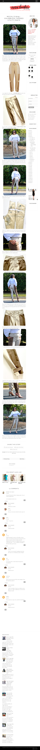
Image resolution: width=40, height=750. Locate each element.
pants (15, 453)
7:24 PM (7, 493)
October (31, 140)
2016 (30, 166)
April (31, 156)
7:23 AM (7, 519)
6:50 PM (7, 559)
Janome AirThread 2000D (11, 128)
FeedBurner (32, 61)
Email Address (33, 98)
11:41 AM (9, 526)
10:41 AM (9, 568)
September (32, 150)
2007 (30, 179)
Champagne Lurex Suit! (13, 483)
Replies (6, 501)
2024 (30, 132)
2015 (30, 168)
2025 (30, 130)
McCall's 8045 (16, 93)
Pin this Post (14, 449)
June (31, 153)
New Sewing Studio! (9, 734)
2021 (30, 134)
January (31, 160)
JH (6, 534)
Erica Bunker (12, 463)
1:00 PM (7, 577)
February (31, 159)
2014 (30, 169)
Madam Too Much (10, 491)
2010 (30, 175)
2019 (30, 162)
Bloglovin (29, 78)
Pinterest (32, 73)
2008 (30, 178)
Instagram (29, 73)
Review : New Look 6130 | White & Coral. (9, 714)
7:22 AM (9, 510)
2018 (30, 163)
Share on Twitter (19, 447)
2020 (30, 136)
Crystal (8, 576)
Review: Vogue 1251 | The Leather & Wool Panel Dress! (9, 638)
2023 (30, 133)
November (32, 139)
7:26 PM (9, 504)
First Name (30, 101)
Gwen (7, 596)
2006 (30, 181)
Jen (7, 558)
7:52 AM (7, 535)
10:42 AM (9, 586)
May (30, 155)
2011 (29, 173)
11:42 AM (9, 549)
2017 (30, 165)
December (32, 137)
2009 (30, 176)
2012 (30, 172)
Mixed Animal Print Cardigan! (21, 483)
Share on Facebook (9, 447)
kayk (9, 508)
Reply (24, 500)
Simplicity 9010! (5, 482)
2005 (30, 182)
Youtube (32, 78)
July (30, 152)
